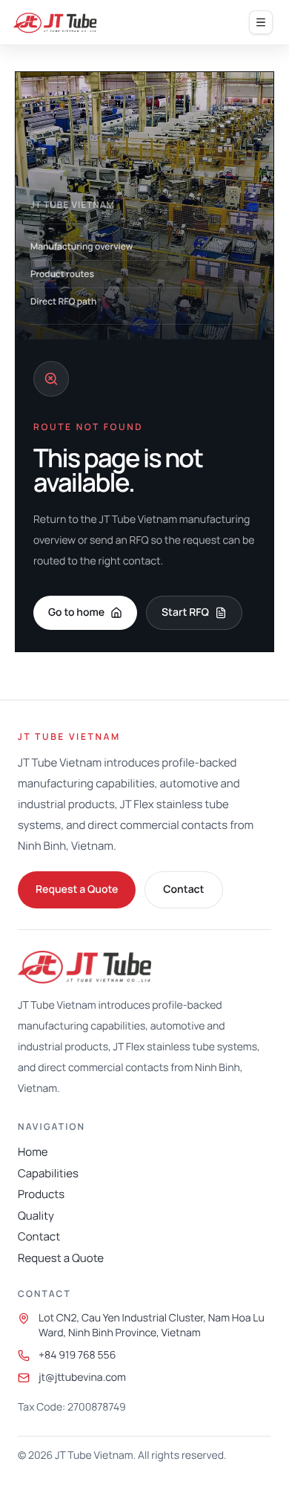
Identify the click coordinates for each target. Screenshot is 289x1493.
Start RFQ (185, 612)
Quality (36, 1215)
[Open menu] (261, 22)
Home (33, 1151)
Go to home (76, 612)
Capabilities (48, 1173)
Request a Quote (77, 889)
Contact (183, 889)
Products (41, 1194)
